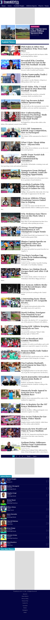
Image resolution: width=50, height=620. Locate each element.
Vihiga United (10, 510)
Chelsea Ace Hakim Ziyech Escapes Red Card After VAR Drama (34, 271)
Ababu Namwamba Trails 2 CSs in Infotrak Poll (34, 75)
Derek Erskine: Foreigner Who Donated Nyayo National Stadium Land (33, 314)
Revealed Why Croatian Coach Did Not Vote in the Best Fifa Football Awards (33, 62)
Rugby (22, 6)
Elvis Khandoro (12, 542)
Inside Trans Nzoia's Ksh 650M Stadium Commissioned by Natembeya (32, 157)
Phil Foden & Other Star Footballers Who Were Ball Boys (34, 48)
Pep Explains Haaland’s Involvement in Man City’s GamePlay (33, 365)
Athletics (29, 6)
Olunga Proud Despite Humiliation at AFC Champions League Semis (33, 229)
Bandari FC (9, 482)
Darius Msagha (11, 479)
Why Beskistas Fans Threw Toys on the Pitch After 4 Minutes (34, 215)
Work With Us (25, 596)
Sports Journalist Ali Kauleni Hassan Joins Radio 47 (35, 377)
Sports (34, 6)
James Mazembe (12, 514)
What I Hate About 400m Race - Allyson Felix (33, 143)
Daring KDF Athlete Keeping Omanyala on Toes (35, 327)
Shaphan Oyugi (11, 493)
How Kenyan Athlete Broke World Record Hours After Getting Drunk (34, 286)
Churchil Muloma (12, 521)
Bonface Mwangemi (13, 486)
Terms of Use (25, 600)
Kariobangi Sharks (11, 489)
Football (17, 6)
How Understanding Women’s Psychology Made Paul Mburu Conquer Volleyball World (34, 115)
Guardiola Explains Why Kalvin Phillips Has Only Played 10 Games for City (33, 186)
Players (40, 6)
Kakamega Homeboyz (12, 503)
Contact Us (25, 603)
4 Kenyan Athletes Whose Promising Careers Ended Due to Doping (33, 200)
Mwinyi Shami (11, 500)
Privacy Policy (25, 598)
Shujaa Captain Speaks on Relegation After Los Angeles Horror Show (33, 243)
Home (4, 6)
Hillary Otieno (11, 507)
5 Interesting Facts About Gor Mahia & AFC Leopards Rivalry (34, 300)
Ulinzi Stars (10, 524)
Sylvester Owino (12, 535)
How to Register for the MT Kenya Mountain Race (34, 405)
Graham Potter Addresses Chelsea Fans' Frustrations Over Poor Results (33, 444)
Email (25, 612)
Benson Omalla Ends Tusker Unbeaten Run (34, 351)
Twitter (25, 607)
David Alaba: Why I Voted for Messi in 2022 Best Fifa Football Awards (33, 88)
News (9, 6)
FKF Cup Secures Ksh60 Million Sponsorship (38, 30)
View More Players (7, 549)
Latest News (8, 41)
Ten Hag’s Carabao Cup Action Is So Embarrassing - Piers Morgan (34, 257)
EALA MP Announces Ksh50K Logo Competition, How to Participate (34, 130)
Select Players (6, 476)
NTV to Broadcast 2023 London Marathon (32, 339)
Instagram (25, 610)
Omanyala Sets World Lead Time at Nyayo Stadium (34, 429)
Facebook (25, 605)
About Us (25, 594)
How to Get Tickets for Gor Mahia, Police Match (33, 417)
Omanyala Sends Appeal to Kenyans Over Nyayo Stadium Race (34, 392)
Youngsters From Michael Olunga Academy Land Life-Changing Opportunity (34, 172)
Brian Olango (11, 528)
